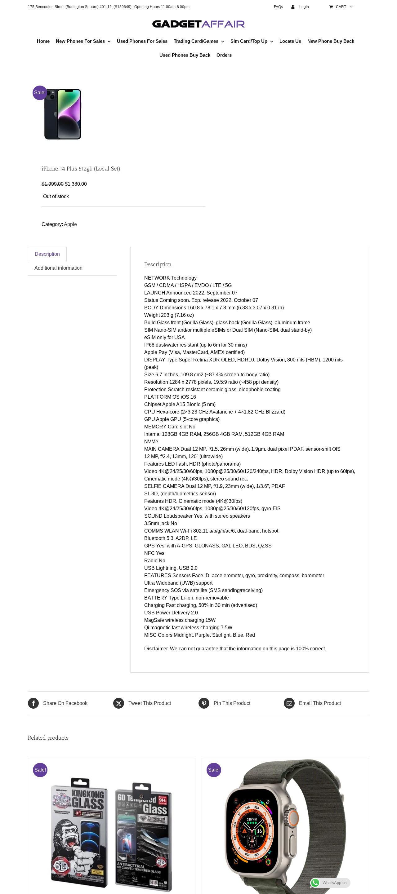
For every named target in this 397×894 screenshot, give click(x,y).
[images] (110, 114)
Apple (70, 224)
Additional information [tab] (58, 268)
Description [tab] (47, 254)
